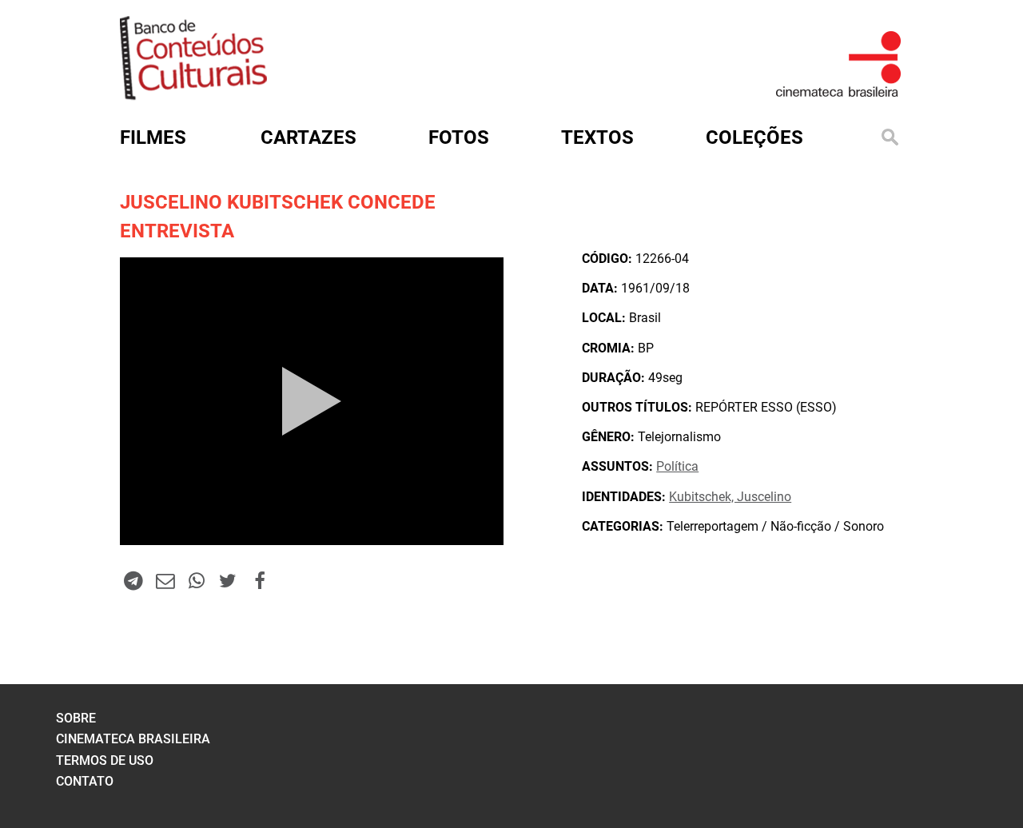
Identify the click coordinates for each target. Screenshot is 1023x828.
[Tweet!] (227, 580)
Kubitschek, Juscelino (730, 496)
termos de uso (104, 760)
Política (677, 466)
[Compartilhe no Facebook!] (259, 580)
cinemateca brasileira (133, 738)
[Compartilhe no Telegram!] (133, 580)
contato (84, 781)
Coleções (754, 137)
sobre (76, 718)
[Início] (193, 95)
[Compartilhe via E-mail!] (164, 580)
